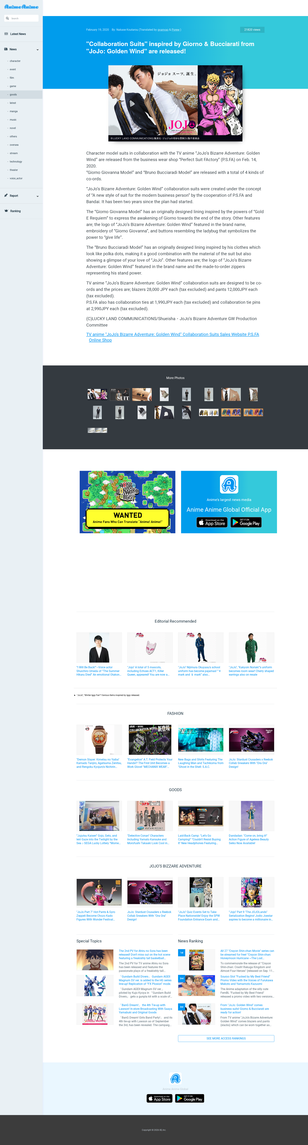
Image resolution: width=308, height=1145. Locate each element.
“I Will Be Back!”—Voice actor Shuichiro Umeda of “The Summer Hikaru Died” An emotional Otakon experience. (97, 671)
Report (14, 195)
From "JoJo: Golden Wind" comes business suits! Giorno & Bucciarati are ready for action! (244, 1008)
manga (14, 111)
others (13, 136)
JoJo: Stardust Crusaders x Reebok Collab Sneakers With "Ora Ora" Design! (251, 763)
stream (14, 153)
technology (16, 161)
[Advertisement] (173, 8)
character (15, 61)
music (13, 119)
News (13, 49)
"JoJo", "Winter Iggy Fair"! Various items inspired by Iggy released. (108, 695)
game (13, 86)
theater (14, 170)
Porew (175, 29)
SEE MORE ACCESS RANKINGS (226, 1038)
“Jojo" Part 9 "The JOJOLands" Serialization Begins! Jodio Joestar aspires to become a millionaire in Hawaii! (251, 915)
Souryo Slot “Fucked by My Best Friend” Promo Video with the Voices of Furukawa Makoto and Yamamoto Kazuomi (246, 980)
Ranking (15, 211)
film (12, 77)
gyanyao (163, 29)
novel (13, 128)
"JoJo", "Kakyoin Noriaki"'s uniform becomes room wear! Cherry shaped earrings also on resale (251, 671)
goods (13, 94)
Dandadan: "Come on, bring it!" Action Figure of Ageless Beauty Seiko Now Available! (249, 839)
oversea (14, 144)
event (13, 69)
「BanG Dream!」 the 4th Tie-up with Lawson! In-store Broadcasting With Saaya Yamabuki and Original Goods (145, 1008)
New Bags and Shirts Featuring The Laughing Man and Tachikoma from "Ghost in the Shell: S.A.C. (201, 763)
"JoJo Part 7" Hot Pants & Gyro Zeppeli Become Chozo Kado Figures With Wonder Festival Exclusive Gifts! (95, 915)
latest (13, 102)
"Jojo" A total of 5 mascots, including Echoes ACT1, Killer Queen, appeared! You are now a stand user (147, 671)
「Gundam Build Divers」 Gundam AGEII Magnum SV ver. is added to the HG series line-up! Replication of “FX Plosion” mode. (145, 980)
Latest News (18, 34)
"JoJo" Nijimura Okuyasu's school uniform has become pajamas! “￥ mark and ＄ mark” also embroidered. (199, 671)
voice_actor (16, 178)
